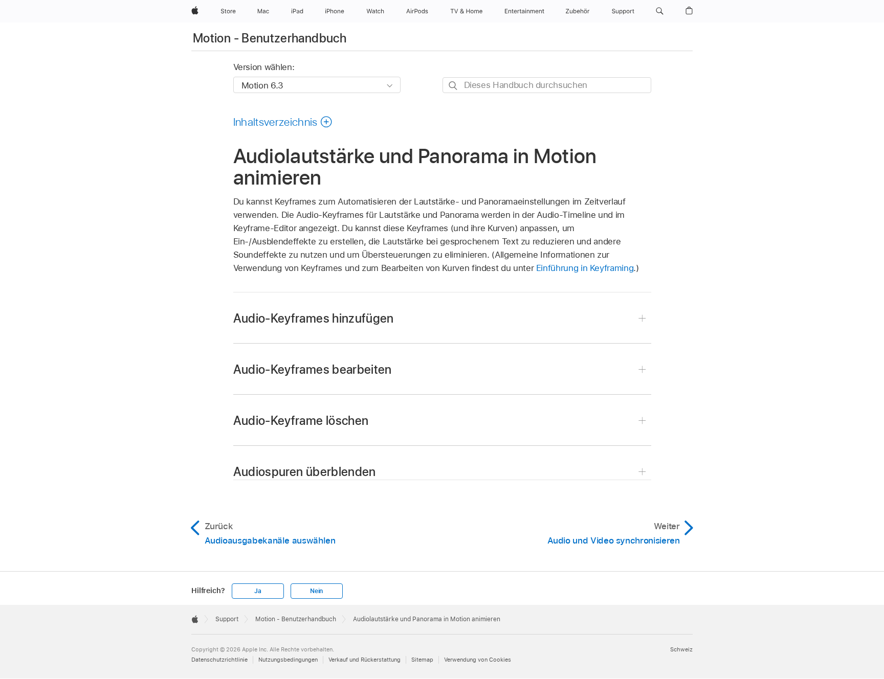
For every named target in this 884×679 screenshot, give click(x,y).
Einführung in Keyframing (584, 268)
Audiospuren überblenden (304, 471)
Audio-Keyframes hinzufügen (313, 318)
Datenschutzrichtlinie (219, 659)
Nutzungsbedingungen (288, 659)
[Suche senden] (453, 85)
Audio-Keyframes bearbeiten (312, 369)
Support (226, 619)
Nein (316, 591)
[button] (660, 11)
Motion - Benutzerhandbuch (269, 38)
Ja (257, 591)
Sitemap (422, 659)
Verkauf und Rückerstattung (364, 659)
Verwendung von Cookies (477, 659)
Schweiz (681, 649)
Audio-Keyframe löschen (301, 420)
